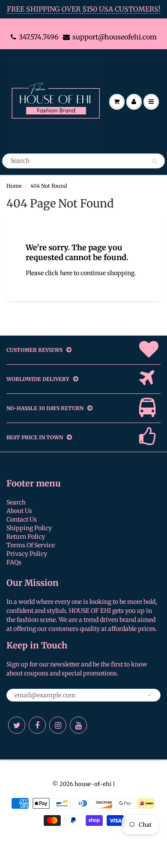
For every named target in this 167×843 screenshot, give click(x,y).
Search (16, 502)
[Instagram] (57, 725)
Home (13, 186)
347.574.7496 (39, 37)
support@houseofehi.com (114, 37)
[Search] (154, 161)
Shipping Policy (29, 528)
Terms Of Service (30, 545)
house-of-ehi (93, 784)
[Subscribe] (150, 695)
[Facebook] (37, 725)
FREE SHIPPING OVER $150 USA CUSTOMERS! (84, 9)
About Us (19, 511)
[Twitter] (16, 725)
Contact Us (21, 519)
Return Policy (25, 536)
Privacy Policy (26, 554)
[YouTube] (78, 725)
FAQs (13, 562)
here (66, 273)
